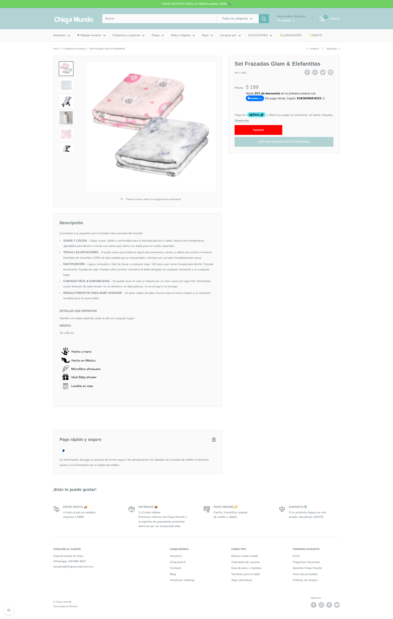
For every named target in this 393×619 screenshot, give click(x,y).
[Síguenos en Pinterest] (329, 605)
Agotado (258, 130)
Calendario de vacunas (245, 562)
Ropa (205, 35)
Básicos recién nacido (244, 556)
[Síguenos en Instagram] (321, 605)
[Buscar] (264, 18)
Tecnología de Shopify (65, 606)
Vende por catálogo (182, 580)
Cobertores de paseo (74, 48)
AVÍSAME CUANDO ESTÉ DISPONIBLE (284, 142)
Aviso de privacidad (305, 574)
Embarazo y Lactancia (126, 35)
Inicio (56, 48)
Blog (173, 574)
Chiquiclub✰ (178, 562)
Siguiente (331, 48)
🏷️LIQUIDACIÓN (290, 35)
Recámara (59, 35)
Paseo (155, 35)
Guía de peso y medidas (246, 568)
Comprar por (228, 35)
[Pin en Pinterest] (315, 72)
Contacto (175, 568)
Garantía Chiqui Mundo (307, 568)
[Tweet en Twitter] (323, 72)
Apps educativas (241, 580)
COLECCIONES (258, 35)
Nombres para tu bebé (245, 574)
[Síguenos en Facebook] (313, 605)
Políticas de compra (305, 580)
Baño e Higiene (180, 35)
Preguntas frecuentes (306, 562)
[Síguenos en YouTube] (337, 605)
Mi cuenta (284, 20)
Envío (296, 556)
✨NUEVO (315, 35)
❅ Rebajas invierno (89, 35)
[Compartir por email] (330, 72)
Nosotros (176, 556)
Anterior (314, 48)
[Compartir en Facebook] (307, 72)
